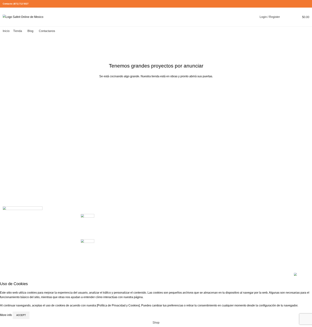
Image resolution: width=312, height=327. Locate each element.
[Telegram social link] (307, 3)
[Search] (285, 17)
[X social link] (295, 3)
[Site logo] (23, 16)
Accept (21, 315)
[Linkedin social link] (303, 3)
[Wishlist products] (291, 17)
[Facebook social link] (291, 3)
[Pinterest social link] (299, 3)
